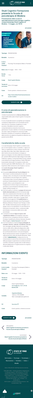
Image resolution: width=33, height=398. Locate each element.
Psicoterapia (25, 358)
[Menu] (3, 3)
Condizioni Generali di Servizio (19, 381)
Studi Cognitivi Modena (14, 80)
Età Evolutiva (8, 358)
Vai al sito (15, 304)
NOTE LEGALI (7, 381)
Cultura (25, 360)
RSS (20, 383)
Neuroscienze (9, 360)
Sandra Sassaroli (15, 221)
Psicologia (16, 358)
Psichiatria (18, 360)
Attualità (16, 363)
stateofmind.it (12, 237)
